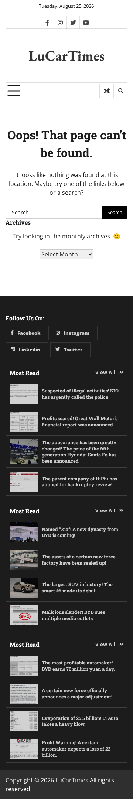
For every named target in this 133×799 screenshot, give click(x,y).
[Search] (120, 91)
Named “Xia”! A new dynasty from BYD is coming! (80, 532)
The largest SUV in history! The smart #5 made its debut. (77, 587)
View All (105, 372)
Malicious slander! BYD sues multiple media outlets (73, 615)
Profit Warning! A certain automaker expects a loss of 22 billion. (76, 749)
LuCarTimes (66, 55)
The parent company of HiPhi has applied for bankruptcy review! (79, 482)
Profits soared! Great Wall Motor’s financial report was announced (79, 421)
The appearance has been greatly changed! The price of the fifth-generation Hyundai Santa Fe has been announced (79, 451)
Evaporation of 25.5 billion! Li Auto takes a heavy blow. (80, 721)
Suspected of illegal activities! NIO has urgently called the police (80, 394)
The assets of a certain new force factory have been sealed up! (79, 560)
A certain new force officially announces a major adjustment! (77, 693)
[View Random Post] (106, 91)
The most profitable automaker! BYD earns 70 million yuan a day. (78, 666)
